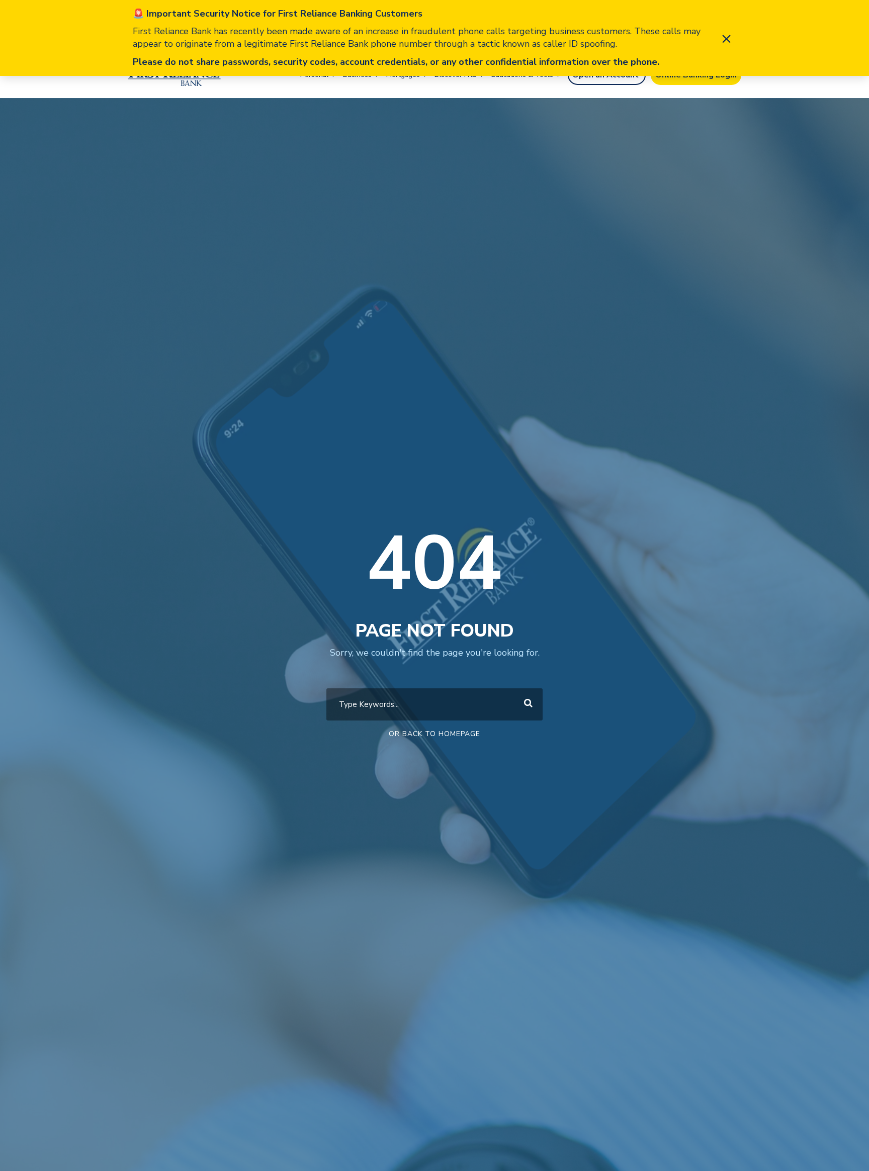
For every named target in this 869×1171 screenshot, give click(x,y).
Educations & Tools (522, 74)
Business (357, 74)
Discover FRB (455, 74)
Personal (314, 74)
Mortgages (403, 74)
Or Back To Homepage (434, 734)
